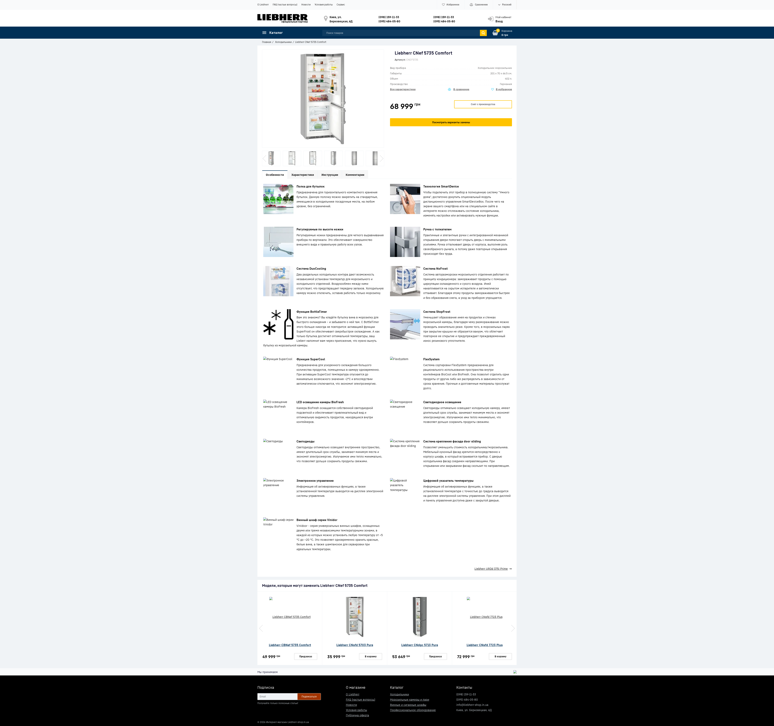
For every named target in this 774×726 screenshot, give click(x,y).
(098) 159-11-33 (389, 17)
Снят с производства (483, 104)
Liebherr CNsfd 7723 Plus (485, 645)
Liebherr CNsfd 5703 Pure (354, 645)
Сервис (341, 4)
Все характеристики (403, 89)
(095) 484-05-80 (389, 21)
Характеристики (302, 174)
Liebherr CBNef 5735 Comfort (290, 645)
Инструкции (329, 174)
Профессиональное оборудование (413, 710)
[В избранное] (501, 89)
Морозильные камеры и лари (409, 699)
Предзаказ (305, 656)
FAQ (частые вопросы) (285, 4)
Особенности (275, 174)
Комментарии (355, 174)
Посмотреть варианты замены (451, 122)
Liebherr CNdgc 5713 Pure (419, 645)
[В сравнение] (458, 89)
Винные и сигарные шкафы (408, 704)
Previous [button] (265, 158)
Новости (306, 4)
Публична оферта (357, 715)
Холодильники (399, 694)
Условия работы (324, 4)
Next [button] (381, 158)
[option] (271, 158)
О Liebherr (263, 4)
